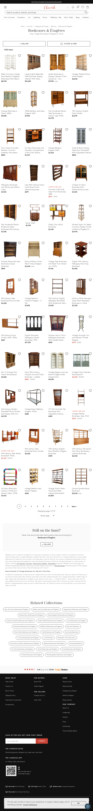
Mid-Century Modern (40, 563)
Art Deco (29, 563)
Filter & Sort (70, 44)
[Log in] (67, 7)
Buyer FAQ (37, 682)
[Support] (88, 806)
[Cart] (87, 7)
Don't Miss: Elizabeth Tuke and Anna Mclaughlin (46, 2)
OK (78, 803)
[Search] (85, 12)
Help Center (9, 682)
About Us (66, 708)
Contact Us (9, 686)
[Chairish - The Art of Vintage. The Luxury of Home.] (49, 7)
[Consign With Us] (77, 7)
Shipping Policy (10, 695)
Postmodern (52, 563)
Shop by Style (67, 682)
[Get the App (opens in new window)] (11, 770)
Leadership (66, 712)
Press (64, 722)
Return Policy (9, 691)
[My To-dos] (72, 7)
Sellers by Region (68, 695)
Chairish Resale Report (70, 731)
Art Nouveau (21, 563)
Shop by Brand (67, 686)
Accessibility (9, 704)
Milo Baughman (60, 566)
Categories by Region (70, 691)
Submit (42, 741)
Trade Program (38, 686)
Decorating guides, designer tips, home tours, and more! (23, 752)
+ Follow (24, 44)
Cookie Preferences (30, 804)
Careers (65, 717)
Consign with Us (39, 695)
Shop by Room (67, 700)
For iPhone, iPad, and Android (15, 761)
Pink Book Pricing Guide (13, 700)
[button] (5, 7)
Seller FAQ (37, 700)
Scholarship (66, 726)
